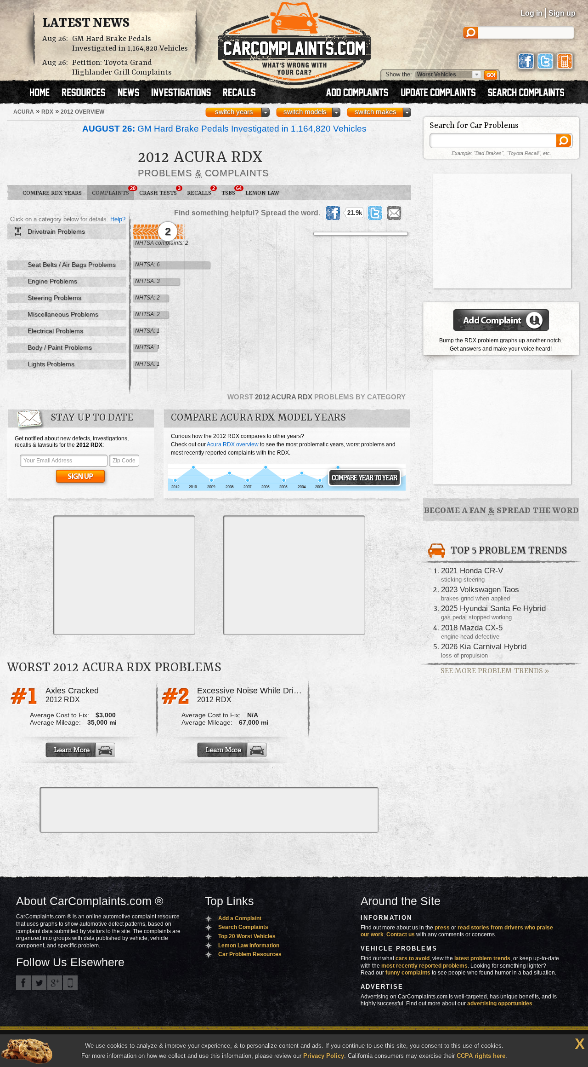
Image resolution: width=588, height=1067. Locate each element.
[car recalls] (239, 93)
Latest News (86, 23)
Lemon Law (262, 193)
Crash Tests (160, 190)
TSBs (230, 190)
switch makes (375, 111)
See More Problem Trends (495, 671)
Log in (531, 13)
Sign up (562, 13)
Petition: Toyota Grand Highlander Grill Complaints (122, 67)
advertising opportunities (499, 1003)
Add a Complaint (239, 918)
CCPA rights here (481, 1055)
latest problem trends (482, 958)
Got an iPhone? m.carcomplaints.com (70, 982)
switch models (305, 111)
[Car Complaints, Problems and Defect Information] (294, 41)
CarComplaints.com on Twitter (39, 982)
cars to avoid (413, 958)
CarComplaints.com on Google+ (54, 982)
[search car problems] (530, 93)
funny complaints (407, 972)
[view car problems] (44, 93)
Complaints (113, 190)
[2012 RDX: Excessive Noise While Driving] (233, 750)
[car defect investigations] (185, 93)
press (442, 927)
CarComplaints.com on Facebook (23, 982)
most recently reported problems (424, 966)
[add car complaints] (361, 93)
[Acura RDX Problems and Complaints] (287, 489)
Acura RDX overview (233, 444)
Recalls (201, 190)
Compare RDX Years (52, 193)
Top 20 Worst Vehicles (247, 936)
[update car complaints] (442, 93)
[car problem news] (132, 93)
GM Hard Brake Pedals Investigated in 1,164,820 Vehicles (130, 44)
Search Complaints (243, 927)
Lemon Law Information (248, 945)
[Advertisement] (124, 575)
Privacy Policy (323, 1055)
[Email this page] (394, 213)
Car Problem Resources (250, 954)
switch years (234, 111)
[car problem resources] (88, 93)
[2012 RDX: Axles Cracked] (81, 750)
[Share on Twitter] (375, 213)
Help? (117, 219)
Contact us (400, 934)
